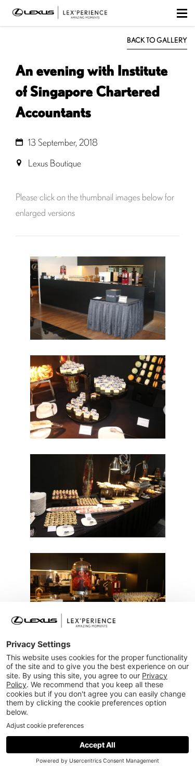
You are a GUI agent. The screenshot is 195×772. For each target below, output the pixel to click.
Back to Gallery (157, 40)
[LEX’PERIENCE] (60, 20)
